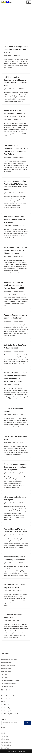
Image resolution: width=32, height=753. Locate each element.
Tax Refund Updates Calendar (10, 680)
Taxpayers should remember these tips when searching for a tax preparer (16, 467)
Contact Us (4, 736)
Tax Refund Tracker (7, 686)
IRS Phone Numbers (7, 702)
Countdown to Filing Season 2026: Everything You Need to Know (16, 49)
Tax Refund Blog (6, 745)
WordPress (21, 751)
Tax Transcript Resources (8, 683)
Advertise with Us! (6, 742)
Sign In (3, 733)
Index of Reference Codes (9, 696)
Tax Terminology (6, 708)
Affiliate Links (5, 739)
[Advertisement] (16, 26)
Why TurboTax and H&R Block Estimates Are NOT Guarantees (14, 219)
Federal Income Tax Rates (9, 659)
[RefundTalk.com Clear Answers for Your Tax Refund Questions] (6, 2)
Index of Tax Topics (6, 699)
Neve (8, 751)
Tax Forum (4, 677)
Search (3, 719)
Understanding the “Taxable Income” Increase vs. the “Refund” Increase (15, 250)
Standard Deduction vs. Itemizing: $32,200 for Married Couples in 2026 (14, 285)
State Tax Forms (6, 671)
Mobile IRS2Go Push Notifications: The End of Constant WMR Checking (14, 113)
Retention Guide (6, 668)
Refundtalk (8, 55)
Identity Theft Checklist (8, 665)
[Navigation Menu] (28, 2)
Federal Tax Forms (6, 662)
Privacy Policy (5, 748)
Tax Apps (4, 674)
